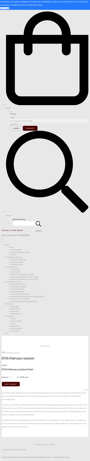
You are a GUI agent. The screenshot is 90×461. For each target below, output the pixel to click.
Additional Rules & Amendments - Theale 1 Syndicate (24, 276)
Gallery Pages (9, 303)
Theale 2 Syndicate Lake (16, 264)
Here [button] (40, 5)
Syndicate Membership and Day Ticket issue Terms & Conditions (27, 296)
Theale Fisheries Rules (12, 267)
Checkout (30, 128)
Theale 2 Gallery (14, 311)
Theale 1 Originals (15, 308)
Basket (16, 128)
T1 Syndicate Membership (17, 289)
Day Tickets (45, 346)
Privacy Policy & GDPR (16, 328)
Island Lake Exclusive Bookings (18, 286)
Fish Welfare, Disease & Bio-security (20, 252)
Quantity (5, 377)
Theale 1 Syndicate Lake (16, 262)
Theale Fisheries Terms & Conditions (20, 294)
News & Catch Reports (16, 321)
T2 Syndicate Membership (17, 291)
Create (66, 457)
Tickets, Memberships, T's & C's (14, 281)
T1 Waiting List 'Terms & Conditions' (20, 298)
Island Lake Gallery (15, 313)
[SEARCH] (38, 223)
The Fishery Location (16, 249)
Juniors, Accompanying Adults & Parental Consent (23, 301)
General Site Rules (15, 269)
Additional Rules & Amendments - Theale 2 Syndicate (24, 279)
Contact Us (13, 318)
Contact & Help (10, 316)
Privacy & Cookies (15, 330)
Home (7, 244)
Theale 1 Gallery (14, 306)
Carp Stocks (13, 254)
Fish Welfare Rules (15, 271)
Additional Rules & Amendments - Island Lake (22, 274)
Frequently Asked (15, 326)
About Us (12, 323)
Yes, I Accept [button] (4, 8)
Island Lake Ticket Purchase (17, 284)
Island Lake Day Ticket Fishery (14, 257)
